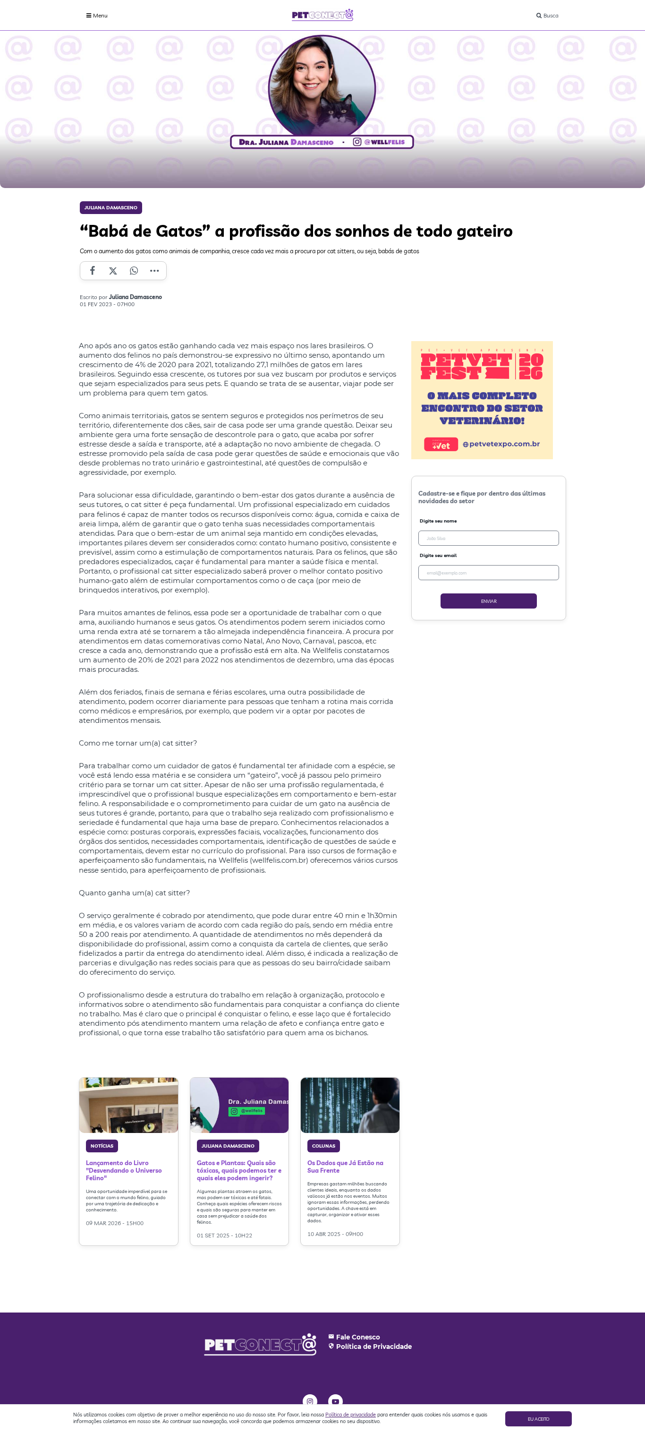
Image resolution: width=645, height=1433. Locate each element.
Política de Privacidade (374, 1346)
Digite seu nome (438, 521)
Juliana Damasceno (111, 208)
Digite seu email (438, 555)
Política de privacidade (350, 1414)
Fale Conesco (358, 1337)
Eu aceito (539, 1419)
